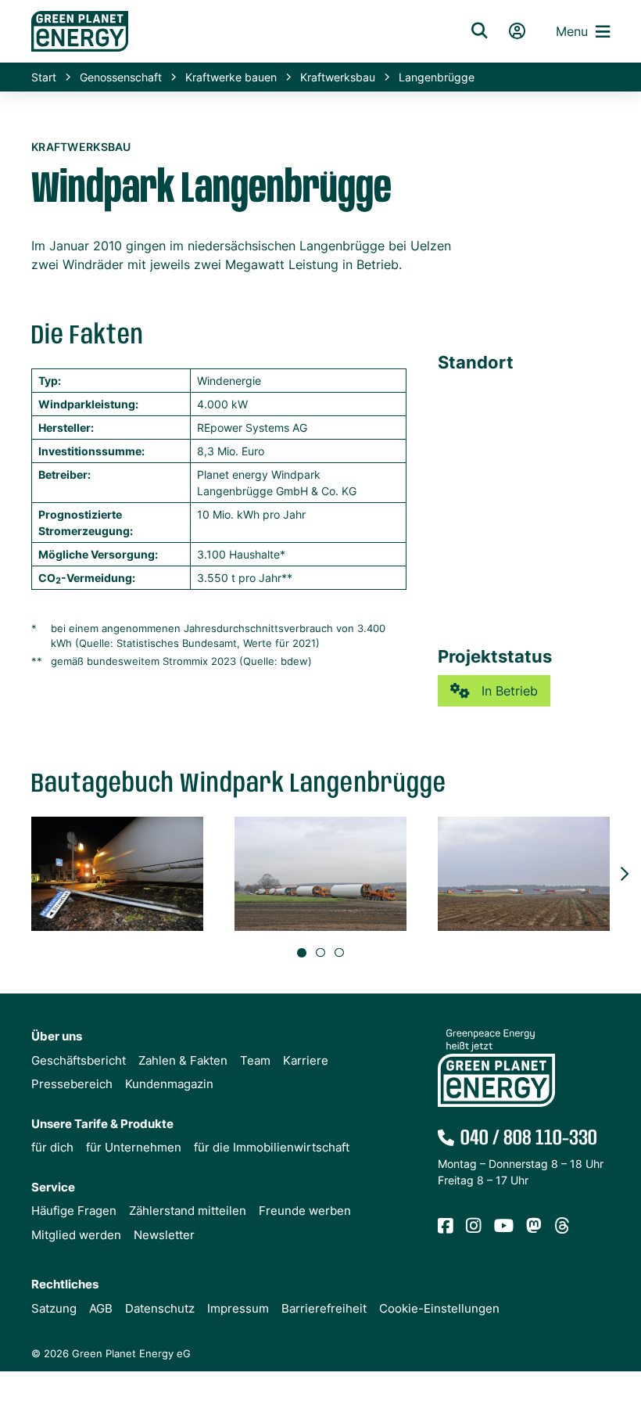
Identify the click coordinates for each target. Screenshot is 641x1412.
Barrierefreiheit (324, 1308)
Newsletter (164, 1234)
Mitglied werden (76, 1234)
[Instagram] (474, 1227)
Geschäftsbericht (78, 1060)
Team (255, 1060)
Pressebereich (72, 1083)
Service (53, 1187)
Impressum (238, 1308)
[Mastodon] (534, 1227)
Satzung (54, 1308)
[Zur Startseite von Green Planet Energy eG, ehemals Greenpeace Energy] (230, 31)
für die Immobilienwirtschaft (271, 1147)
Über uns (56, 1036)
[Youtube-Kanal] (504, 1227)
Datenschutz (160, 1308)
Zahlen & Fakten (182, 1060)
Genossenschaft (121, 77)
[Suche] (479, 31)
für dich (52, 1147)
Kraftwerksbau (337, 77)
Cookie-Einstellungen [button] (439, 1308)
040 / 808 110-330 (528, 1138)
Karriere (305, 1060)
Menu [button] (572, 31)
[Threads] (562, 1227)
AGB (101, 1308)
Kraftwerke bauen (231, 77)
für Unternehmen (133, 1147)
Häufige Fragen (73, 1210)
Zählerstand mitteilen (187, 1210)
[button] (624, 874)
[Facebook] (446, 1227)
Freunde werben (305, 1210)
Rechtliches (64, 1284)
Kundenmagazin (169, 1083)
